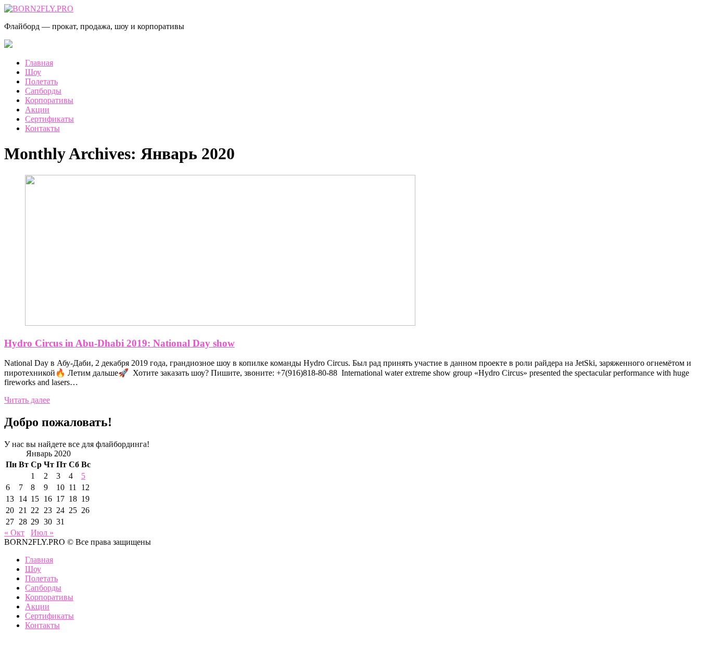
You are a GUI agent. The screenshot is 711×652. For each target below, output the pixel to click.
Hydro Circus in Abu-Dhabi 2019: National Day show (119, 343)
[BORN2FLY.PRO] (38, 8)
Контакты (42, 128)
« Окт (14, 532)
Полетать (41, 81)
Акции (37, 109)
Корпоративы (49, 100)
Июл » (42, 532)
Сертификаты (49, 118)
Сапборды (43, 90)
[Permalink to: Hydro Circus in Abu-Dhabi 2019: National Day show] (220, 322)
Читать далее (27, 399)
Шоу (33, 72)
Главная (39, 62)
